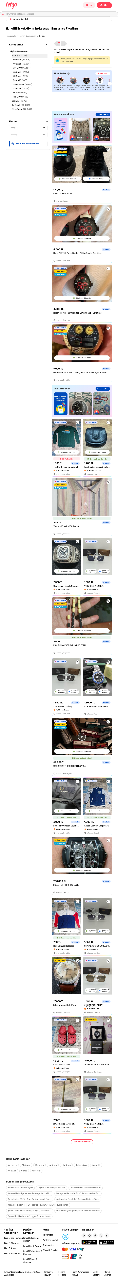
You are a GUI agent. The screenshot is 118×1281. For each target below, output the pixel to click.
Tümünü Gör (102, 74)
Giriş (89, 5)
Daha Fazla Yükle (82, 1141)
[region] (82, 83)
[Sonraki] (110, 84)
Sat (106, 5)
